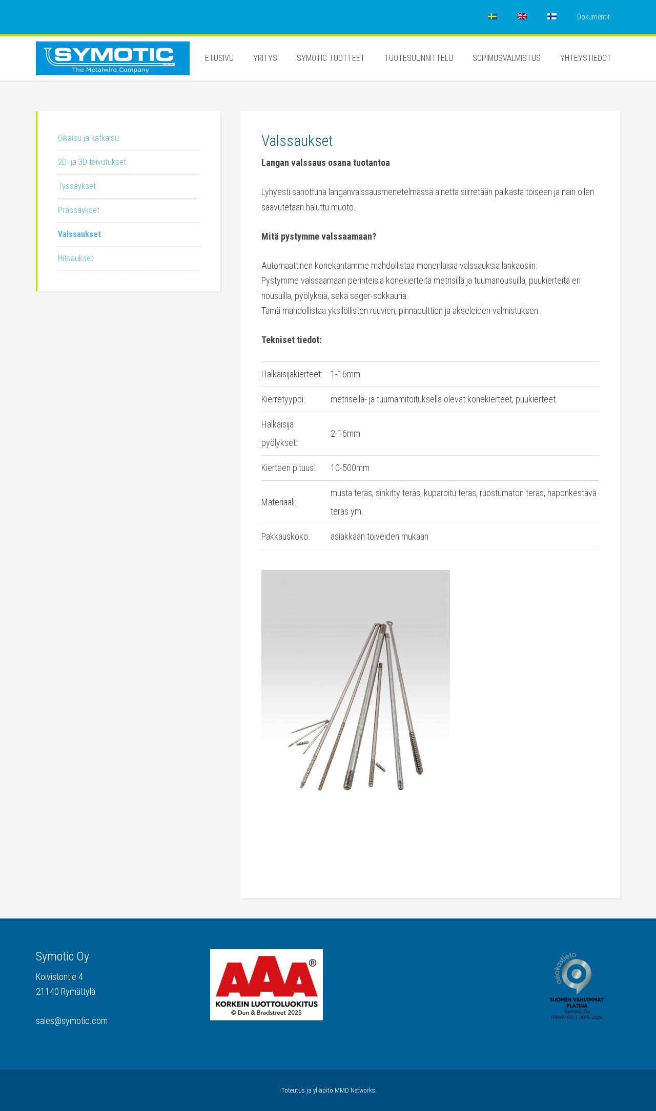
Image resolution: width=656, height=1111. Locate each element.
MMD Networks (355, 1090)
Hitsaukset (75, 258)
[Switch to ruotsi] (492, 17)
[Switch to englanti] (522, 17)
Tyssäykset (77, 186)
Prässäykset (78, 210)
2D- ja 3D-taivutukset (92, 162)
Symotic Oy (113, 67)
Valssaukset (79, 234)
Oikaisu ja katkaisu (88, 138)
